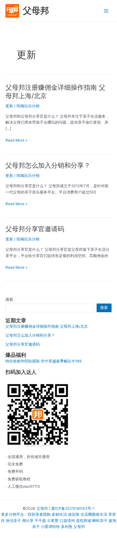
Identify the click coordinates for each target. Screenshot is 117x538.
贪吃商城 (83, 520)
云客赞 (53, 520)
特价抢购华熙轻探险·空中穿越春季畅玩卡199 (43, 361)
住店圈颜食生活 (94, 514)
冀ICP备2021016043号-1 (72, 508)
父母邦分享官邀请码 (34, 229)
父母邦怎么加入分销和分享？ (47, 165)
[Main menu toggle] (106, 10)
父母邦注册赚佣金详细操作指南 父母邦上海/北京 (46, 326)
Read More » (16, 140)
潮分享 (27, 520)
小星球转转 (50, 526)
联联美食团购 (39, 514)
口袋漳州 (67, 520)
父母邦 (36, 10)
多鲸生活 (59, 514)
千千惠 (40, 520)
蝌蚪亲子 (99, 520)
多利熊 (66, 526)
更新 (9, 106)
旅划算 (73, 514)
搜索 (9, 299)
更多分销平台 (12, 514)
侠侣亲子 (13, 520)
